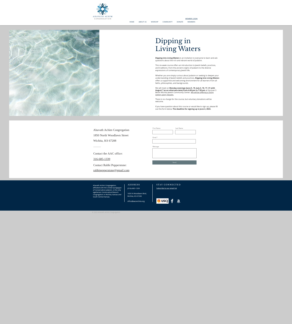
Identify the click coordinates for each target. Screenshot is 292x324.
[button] (143, 22)
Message (156, 146)
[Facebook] (172, 201)
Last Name (179, 128)
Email (154, 137)
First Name (156, 128)
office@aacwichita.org (136, 201)
